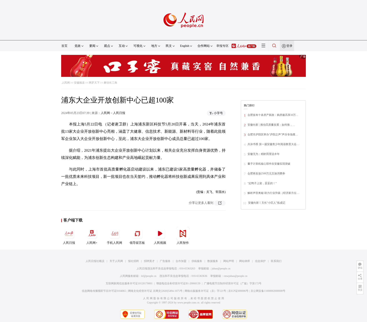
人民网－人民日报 (113, 113)
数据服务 (212, 261)
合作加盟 (181, 261)
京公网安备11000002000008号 (268, 290)
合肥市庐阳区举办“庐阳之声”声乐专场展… (273, 134)
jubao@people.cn (221, 268)
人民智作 (183, 242)
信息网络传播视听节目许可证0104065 (104, 290)
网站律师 (244, 261)
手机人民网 (114, 242)
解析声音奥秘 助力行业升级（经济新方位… (273, 193)
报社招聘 (133, 261)
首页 (64, 45)
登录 (289, 45)
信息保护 (260, 261)
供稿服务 (197, 261)
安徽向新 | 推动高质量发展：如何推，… (271, 124)
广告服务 (165, 261)
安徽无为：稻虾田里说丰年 (264, 154)
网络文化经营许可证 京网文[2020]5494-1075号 (155, 290)
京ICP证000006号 (238, 290)
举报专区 (222, 45)
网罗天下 (94, 82)
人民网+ (91, 242)
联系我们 (276, 261)
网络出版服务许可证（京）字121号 (205, 290)
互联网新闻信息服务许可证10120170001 (129, 283)
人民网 (66, 82)
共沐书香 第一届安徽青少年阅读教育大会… (273, 144)
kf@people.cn (148, 276)
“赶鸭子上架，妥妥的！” (262, 183)
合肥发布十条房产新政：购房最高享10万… (273, 115)
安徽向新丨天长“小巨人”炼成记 (266, 202)
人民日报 (69, 242)
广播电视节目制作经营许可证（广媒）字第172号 (232, 283)
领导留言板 (137, 242)
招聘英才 (149, 261)
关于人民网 (116, 261)
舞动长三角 (110, 82)
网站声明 (228, 261)
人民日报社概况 (95, 261)
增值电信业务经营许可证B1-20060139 (178, 283)
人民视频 (160, 242)
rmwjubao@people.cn (235, 276)
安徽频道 (79, 82)
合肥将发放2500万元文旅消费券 (266, 173)
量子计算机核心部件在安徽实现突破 (269, 163)
